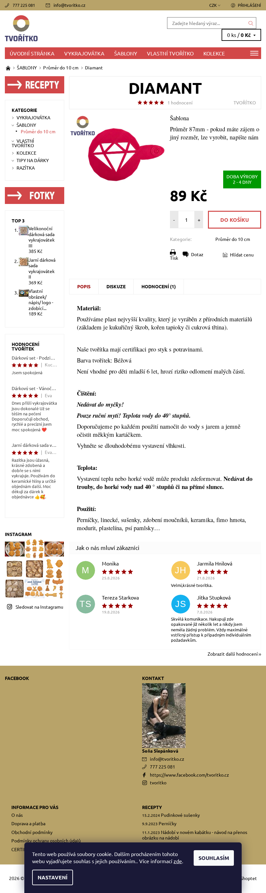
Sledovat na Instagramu (39, 607)
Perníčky (167, 823)
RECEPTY (152, 807)
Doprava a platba (28, 823)
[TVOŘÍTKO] (69, 28)
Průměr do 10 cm (232, 239)
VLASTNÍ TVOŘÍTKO (170, 53)
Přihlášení (249, 5)
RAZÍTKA (26, 168)
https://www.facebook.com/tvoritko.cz (189, 775)
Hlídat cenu (242, 254)
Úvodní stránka (32, 53)
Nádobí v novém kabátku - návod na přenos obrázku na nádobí (194, 835)
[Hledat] (251, 23)
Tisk (174, 258)
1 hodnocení (180, 102)
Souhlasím (214, 857)
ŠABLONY (125, 53)
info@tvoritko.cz (69, 5)
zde (178, 861)
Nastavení (52, 877)
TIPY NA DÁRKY (33, 160)
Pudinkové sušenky (180, 815)
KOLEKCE (214, 53)
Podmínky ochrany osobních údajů (46, 840)
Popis (84, 286)
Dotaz (197, 254)
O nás (17, 815)
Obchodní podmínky (32, 832)
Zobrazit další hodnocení (233, 653)
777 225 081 (24, 5)
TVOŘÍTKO (245, 102)
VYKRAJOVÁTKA (84, 53)
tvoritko (158, 782)
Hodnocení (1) (158, 286)
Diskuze (116, 286)
